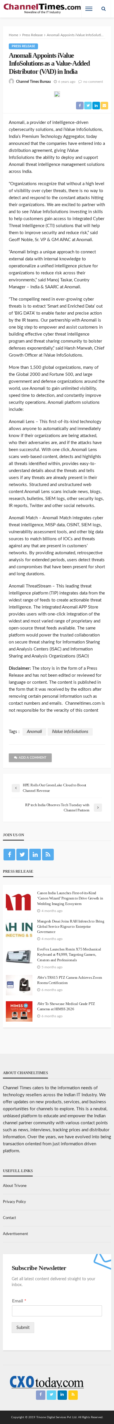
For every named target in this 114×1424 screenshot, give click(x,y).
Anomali (34, 731)
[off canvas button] (88, 8)
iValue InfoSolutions (70, 731)
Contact (9, 1218)
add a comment (32, 757)
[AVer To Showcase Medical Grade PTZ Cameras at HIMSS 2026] (19, 1011)
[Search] (103, 8)
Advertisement (15, 1234)
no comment (93, 81)
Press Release (23, 46)
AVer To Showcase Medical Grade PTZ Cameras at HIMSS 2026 (66, 1006)
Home (13, 35)
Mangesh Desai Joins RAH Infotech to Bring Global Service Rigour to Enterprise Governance (70, 926)
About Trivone (15, 1186)
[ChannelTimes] (42, 8)
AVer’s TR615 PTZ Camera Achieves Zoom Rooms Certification (69, 980)
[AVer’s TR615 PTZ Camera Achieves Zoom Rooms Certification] (19, 985)
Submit (23, 1327)
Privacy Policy (14, 1202)
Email (19, 1301)
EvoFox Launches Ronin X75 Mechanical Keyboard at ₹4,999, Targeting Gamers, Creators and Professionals (69, 954)
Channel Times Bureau (33, 81)
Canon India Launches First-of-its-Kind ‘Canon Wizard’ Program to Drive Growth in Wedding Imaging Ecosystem (70, 898)
